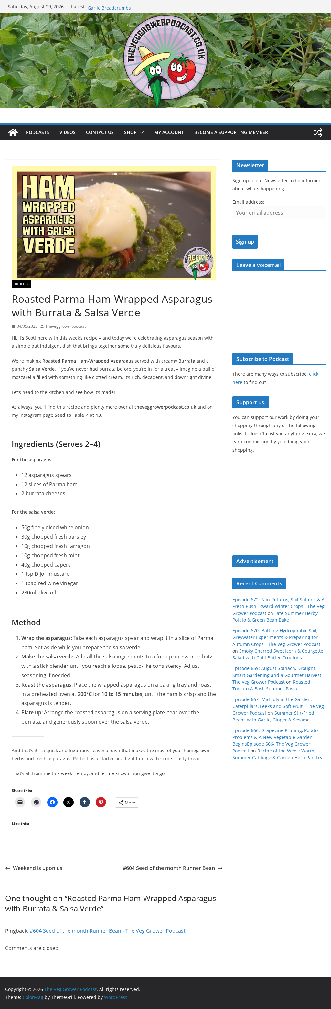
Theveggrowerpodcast (65, 326)
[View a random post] (318, 132)
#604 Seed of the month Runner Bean (169, 868)
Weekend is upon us (37, 868)
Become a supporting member (231, 132)
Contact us (100, 132)
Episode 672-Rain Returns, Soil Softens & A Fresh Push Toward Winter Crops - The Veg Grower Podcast (278, 606)
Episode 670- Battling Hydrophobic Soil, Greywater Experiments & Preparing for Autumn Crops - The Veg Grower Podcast (276, 637)
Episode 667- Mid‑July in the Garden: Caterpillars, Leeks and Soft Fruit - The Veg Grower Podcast (278, 706)
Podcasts (37, 132)
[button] (140, 132)
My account (169, 132)
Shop (130, 132)
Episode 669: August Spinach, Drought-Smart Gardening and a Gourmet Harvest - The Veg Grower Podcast (278, 675)
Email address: (248, 202)
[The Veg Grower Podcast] (165, 17)
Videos (67, 132)
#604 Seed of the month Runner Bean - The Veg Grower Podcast (108, 930)
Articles (21, 284)
